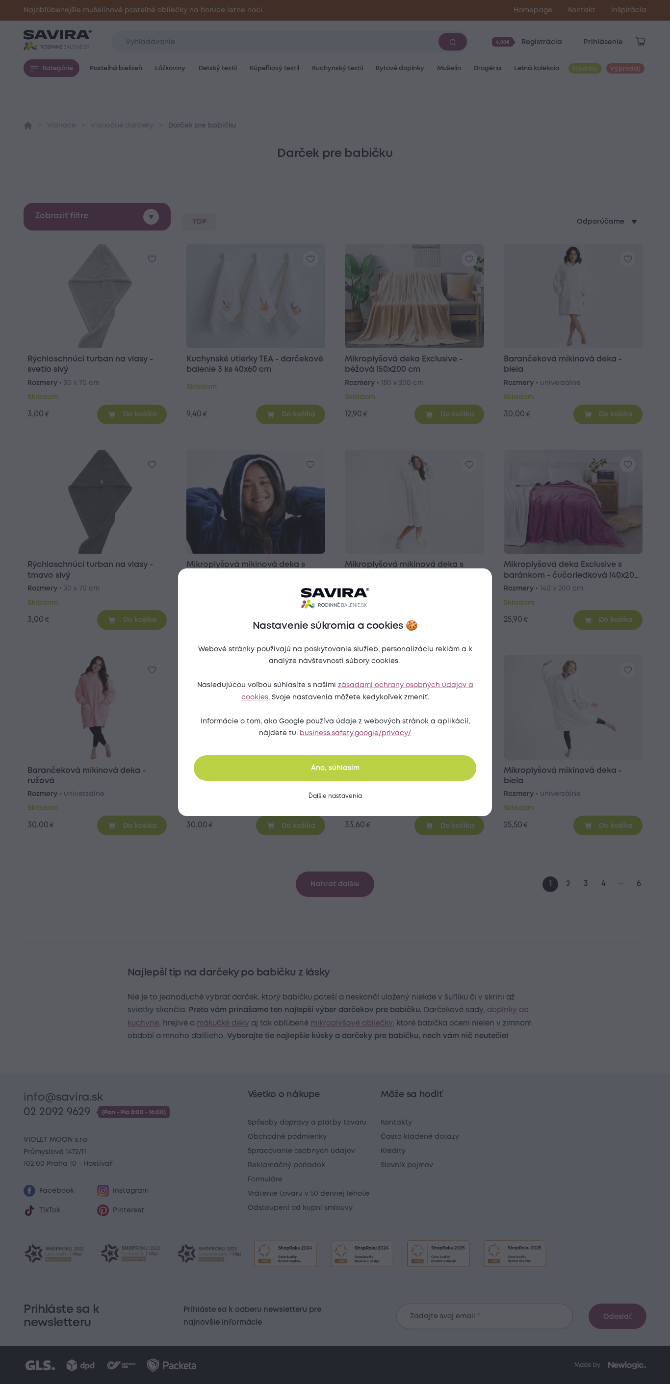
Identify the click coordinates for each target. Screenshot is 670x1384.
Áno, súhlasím (335, 768)
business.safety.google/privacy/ (355, 733)
